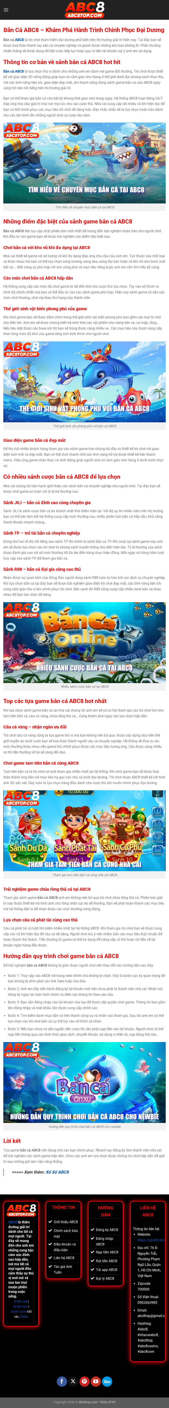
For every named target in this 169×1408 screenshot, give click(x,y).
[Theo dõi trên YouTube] (96, 1381)
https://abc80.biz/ (152, 1240)
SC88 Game (19, 1311)
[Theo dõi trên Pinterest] (84, 1381)
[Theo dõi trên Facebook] (62, 1381)
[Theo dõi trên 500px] (107, 1381)
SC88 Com (20, 1306)
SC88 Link (20, 1301)
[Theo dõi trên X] (73, 1381)
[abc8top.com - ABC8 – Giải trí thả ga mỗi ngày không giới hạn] (84, 10)
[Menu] (6, 9)
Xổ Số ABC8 (57, 1172)
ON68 (24, 1317)
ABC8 (19, 40)
